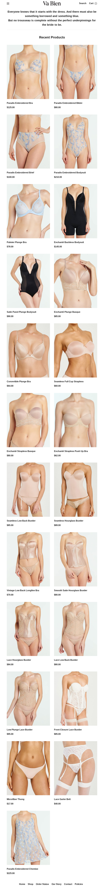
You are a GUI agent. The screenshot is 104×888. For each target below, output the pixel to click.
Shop (31, 884)
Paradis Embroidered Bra (19, 103)
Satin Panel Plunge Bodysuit (21, 312)
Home (23, 884)
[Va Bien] (52, 3)
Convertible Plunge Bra (18, 381)
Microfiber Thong (15, 799)
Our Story (56, 884)
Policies (78, 884)
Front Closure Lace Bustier (67, 730)
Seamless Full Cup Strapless (68, 381)
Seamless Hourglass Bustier (68, 521)
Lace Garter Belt (62, 799)
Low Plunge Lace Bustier (19, 730)
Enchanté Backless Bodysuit (68, 242)
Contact (68, 884)
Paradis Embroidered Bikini (67, 103)
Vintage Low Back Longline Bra (22, 590)
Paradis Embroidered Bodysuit (69, 173)
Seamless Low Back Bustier (20, 521)
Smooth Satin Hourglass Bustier (69, 590)
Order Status (42, 884)
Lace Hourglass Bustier (18, 660)
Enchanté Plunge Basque (66, 312)
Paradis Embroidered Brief (20, 173)
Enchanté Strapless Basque (20, 451)
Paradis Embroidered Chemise (22, 869)
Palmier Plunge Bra (16, 242)
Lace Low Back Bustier (65, 660)
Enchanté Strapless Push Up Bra (70, 451)
